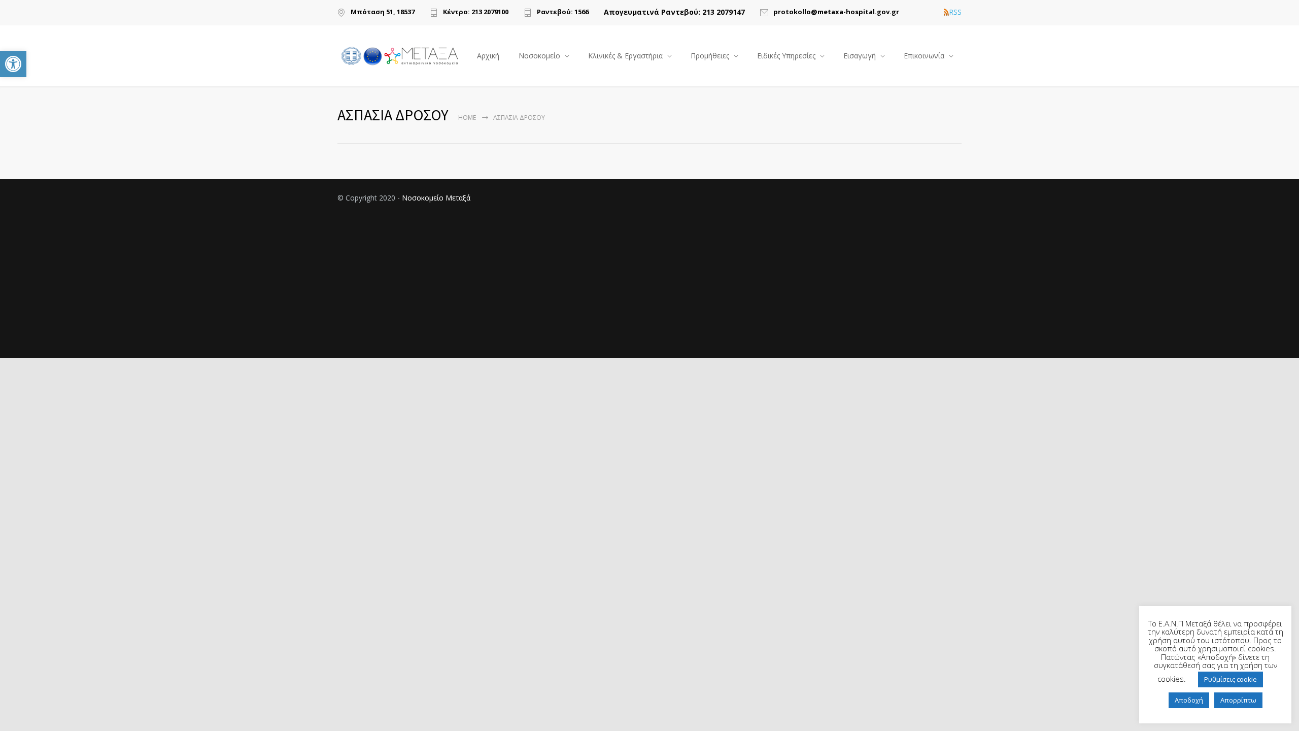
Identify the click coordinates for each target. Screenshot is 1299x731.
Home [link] (467, 117)
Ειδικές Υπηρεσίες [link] (786, 55)
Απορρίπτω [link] (1238, 700)
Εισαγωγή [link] (859, 55)
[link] (13, 64)
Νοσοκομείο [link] (539, 55)
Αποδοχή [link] (1189, 700)
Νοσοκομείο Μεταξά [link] (436, 198)
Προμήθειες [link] (710, 55)
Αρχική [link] (488, 55)
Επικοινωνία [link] (924, 55)
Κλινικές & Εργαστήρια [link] (625, 55)
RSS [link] (955, 12)
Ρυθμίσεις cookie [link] (1230, 679)
